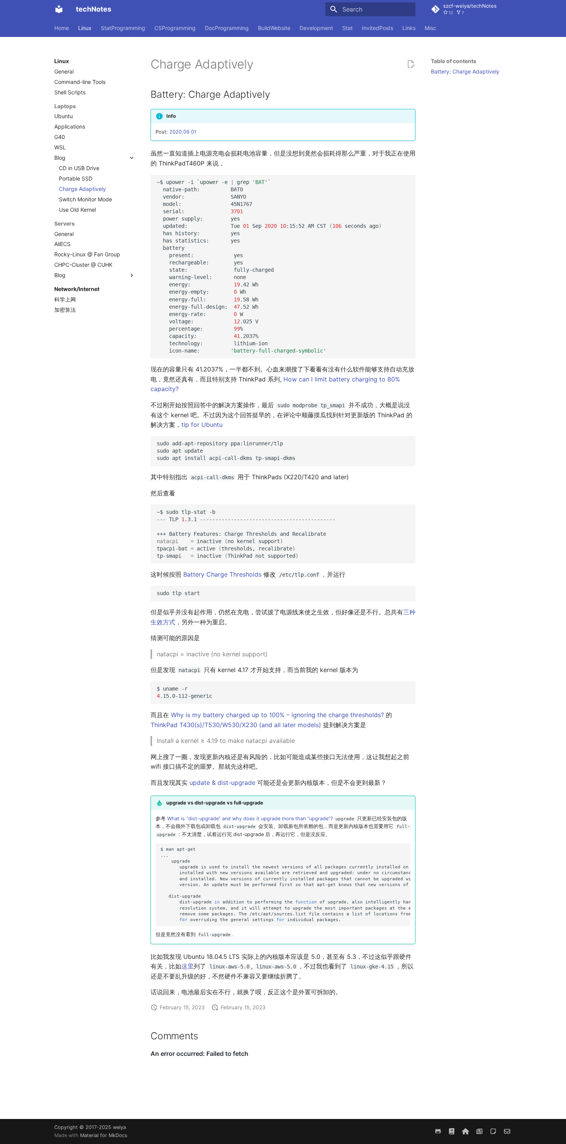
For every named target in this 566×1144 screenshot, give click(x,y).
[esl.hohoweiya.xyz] (451, 1131)
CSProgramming (175, 28)
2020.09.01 (182, 132)
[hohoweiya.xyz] (465, 1131)
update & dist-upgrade (222, 782)
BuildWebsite (274, 28)
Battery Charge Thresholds (222, 574)
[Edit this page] (410, 64)
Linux (85, 28)
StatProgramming (123, 28)
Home (61, 28)
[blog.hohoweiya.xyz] (493, 1131)
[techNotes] (59, 9)
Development (316, 28)
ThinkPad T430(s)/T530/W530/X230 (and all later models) (236, 725)
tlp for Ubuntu (202, 424)
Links (408, 28)
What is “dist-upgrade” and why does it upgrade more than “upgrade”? (250, 818)
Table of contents (453, 61)
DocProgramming (227, 28)
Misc (430, 28)
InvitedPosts (377, 28)
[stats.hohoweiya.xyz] (479, 1131)
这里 (187, 966)
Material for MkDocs (103, 1135)
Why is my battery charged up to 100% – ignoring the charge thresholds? (277, 715)
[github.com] (438, 1131)
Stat (347, 28)
